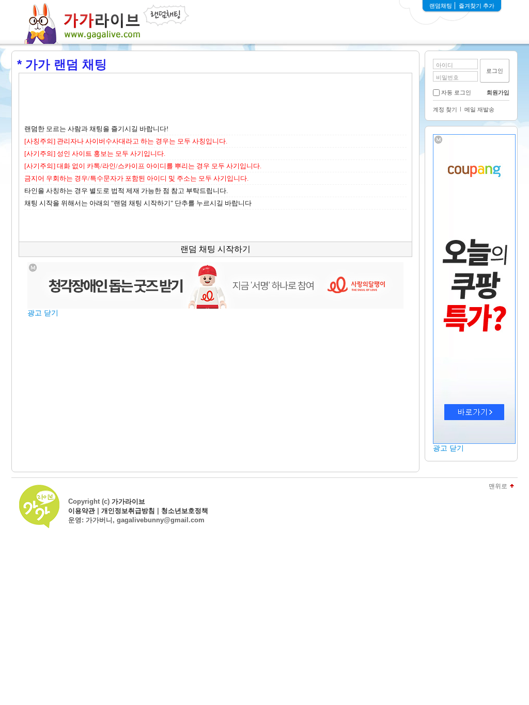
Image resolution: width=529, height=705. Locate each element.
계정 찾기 (445, 109)
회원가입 (498, 92)
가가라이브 (128, 501)
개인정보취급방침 (128, 511)
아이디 (444, 65)
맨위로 (498, 486)
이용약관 (81, 511)
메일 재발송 (479, 109)
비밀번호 (447, 77)
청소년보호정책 (184, 511)
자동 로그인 (456, 92)
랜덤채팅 (440, 6)
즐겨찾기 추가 (476, 6)
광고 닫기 (448, 448)
